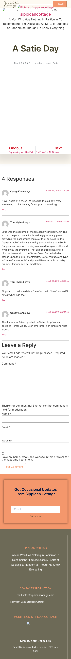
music (49, 63)
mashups (39, 63)
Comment (9, 363)
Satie (55, 63)
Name (6, 413)
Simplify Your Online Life (35, 641)
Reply (4, 209)
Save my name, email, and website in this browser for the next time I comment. (35, 458)
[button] (39, 4)
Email (6, 427)
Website (7, 440)
